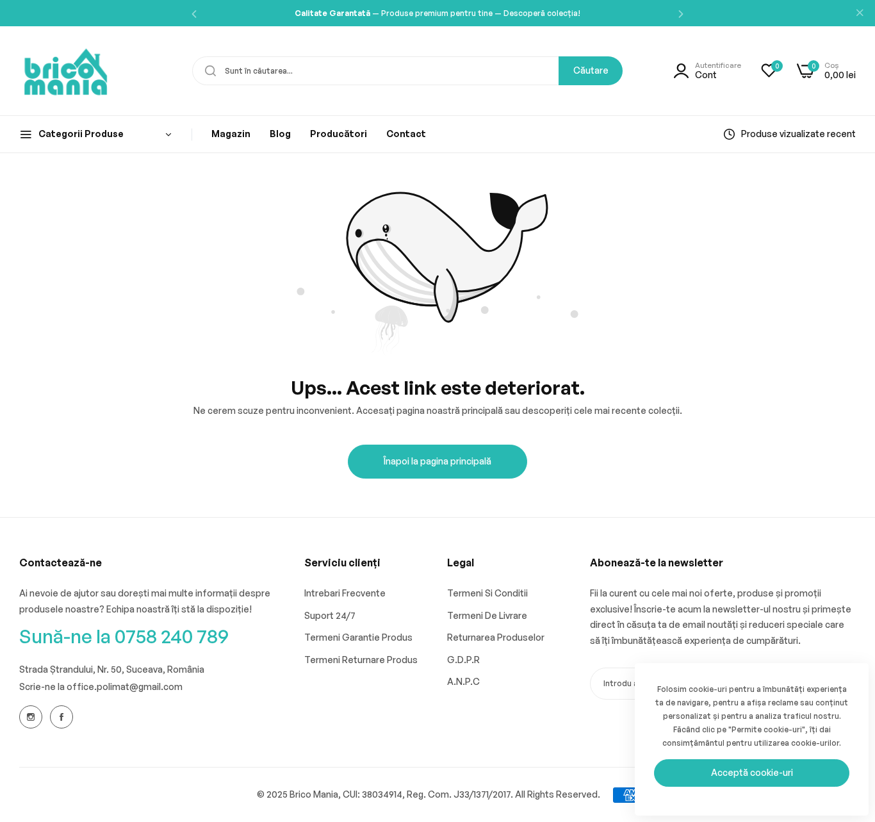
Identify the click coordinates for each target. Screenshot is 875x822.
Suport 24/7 (330, 615)
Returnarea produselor (495, 637)
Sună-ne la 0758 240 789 (124, 636)
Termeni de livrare (487, 615)
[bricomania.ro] (65, 70)
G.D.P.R (463, 659)
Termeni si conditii (487, 593)
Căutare (591, 70)
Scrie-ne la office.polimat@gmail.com (101, 686)
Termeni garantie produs (358, 637)
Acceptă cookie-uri (752, 772)
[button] (194, 13)
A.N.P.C (463, 681)
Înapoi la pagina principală (437, 461)
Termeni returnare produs (361, 659)
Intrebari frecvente (345, 593)
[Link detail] (30, 716)
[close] (859, 13)
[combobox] (407, 70)
